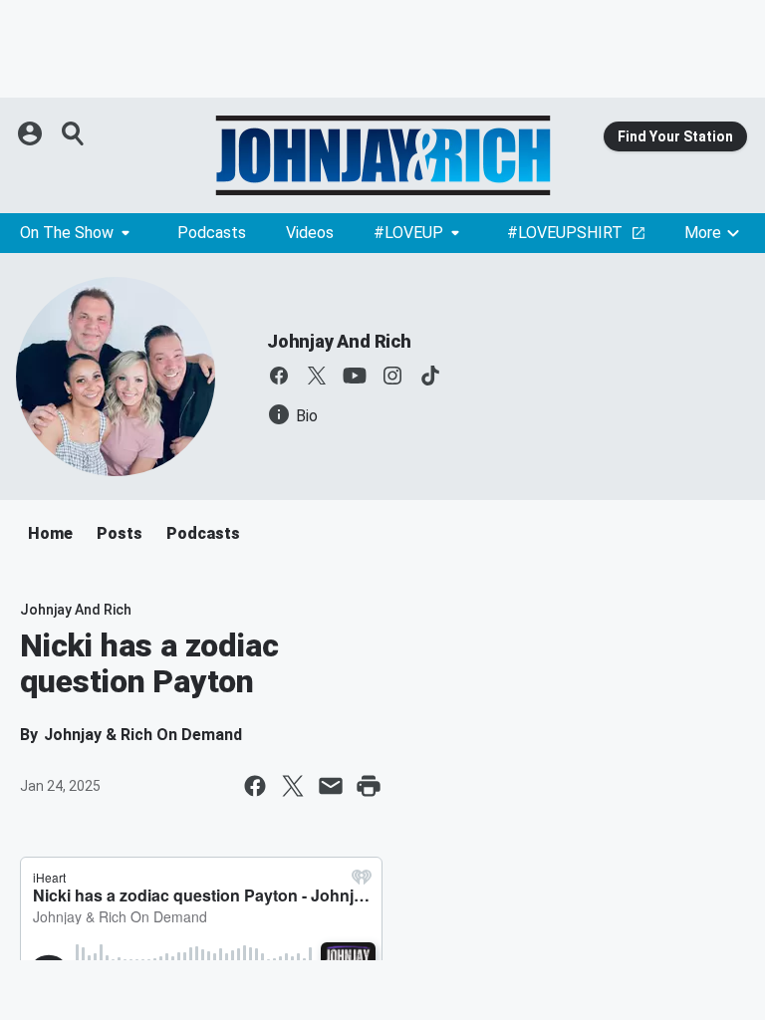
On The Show (67, 232)
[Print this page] (368, 786)
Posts (119, 533)
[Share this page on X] (293, 786)
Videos (310, 232)
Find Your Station (675, 136)
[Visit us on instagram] (392, 375)
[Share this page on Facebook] (255, 786)
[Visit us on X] (317, 375)
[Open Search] (74, 133)
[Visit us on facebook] (279, 375)
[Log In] (32, 133)
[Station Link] (382, 155)
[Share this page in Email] (331, 786)
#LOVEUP (408, 232)
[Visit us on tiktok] (430, 375)
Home (50, 533)
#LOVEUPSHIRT (565, 232)
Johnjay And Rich (339, 341)
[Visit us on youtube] (355, 375)
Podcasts (211, 232)
